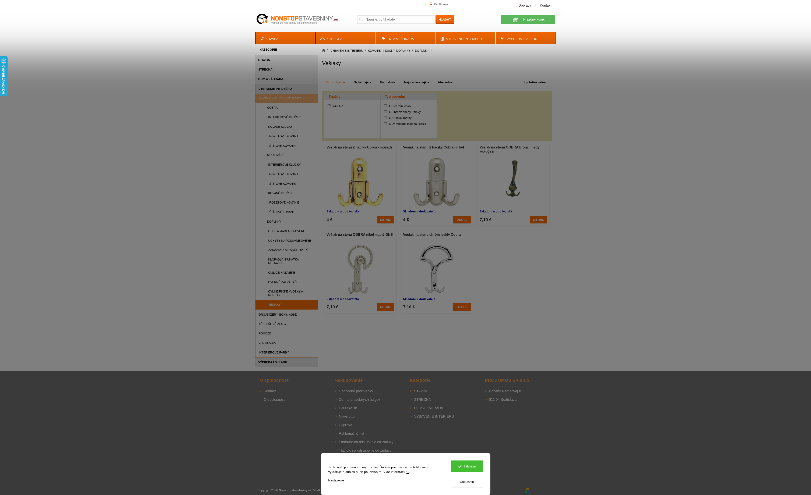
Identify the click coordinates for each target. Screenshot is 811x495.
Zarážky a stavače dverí (288, 250)
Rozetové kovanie (284, 174)
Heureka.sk (348, 408)
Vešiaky (274, 304)
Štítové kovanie (282, 183)
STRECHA (265, 69)
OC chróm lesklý (400, 106)
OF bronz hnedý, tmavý (405, 112)
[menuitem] (285, 38)
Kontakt (545, 5)
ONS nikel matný (400, 117)
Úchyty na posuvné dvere (289, 240)
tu (407, 472)
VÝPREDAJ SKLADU (272, 362)
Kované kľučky (280, 126)
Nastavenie (336, 480)
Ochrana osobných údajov (359, 400)
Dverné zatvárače (283, 282)
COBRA (272, 107)
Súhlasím (470, 466)
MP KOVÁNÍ (275, 155)
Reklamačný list (351, 433)
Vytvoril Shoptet (543, 490)
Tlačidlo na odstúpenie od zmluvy (365, 450)
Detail (385, 219)
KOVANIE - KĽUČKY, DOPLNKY (279, 98)
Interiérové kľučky (284, 164)
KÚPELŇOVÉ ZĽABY (272, 324)
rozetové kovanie (284, 136)
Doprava (524, 5)
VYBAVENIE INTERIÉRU (275, 88)
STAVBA (264, 60)
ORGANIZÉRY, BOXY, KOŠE (277, 314)
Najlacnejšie (362, 82)
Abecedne (445, 82)
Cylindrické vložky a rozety (285, 293)
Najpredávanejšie (416, 82)
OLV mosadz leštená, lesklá (407, 123)
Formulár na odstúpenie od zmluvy (366, 442)
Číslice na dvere (281, 272)
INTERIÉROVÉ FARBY (273, 352)
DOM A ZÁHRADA (270, 79)
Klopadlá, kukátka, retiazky (284, 261)
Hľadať (445, 19)
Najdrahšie (387, 82)
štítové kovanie (282, 145)
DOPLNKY (274, 221)
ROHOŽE (264, 333)
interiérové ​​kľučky (284, 117)
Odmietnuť (467, 481)
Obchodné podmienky (356, 391)
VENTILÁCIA (267, 343)
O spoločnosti (275, 400)
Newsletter (347, 417)
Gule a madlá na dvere (286, 231)
